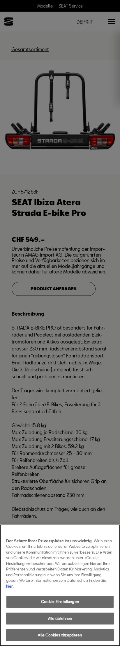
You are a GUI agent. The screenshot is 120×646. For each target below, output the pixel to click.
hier (9, 586)
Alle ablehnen (60, 618)
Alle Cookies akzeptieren (60, 635)
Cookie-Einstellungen (60, 601)
